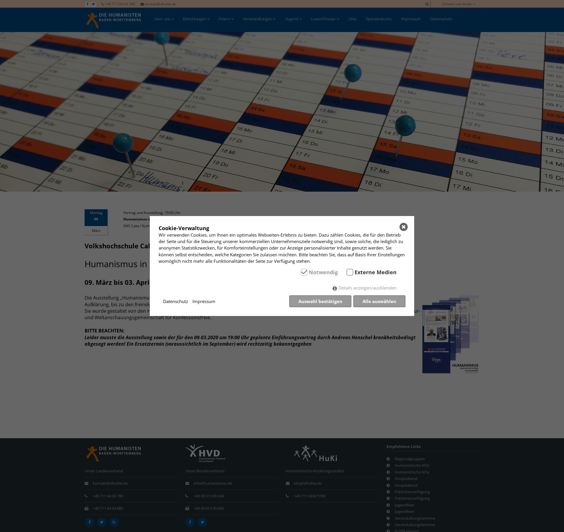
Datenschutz (175, 301)
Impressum (203, 301)
